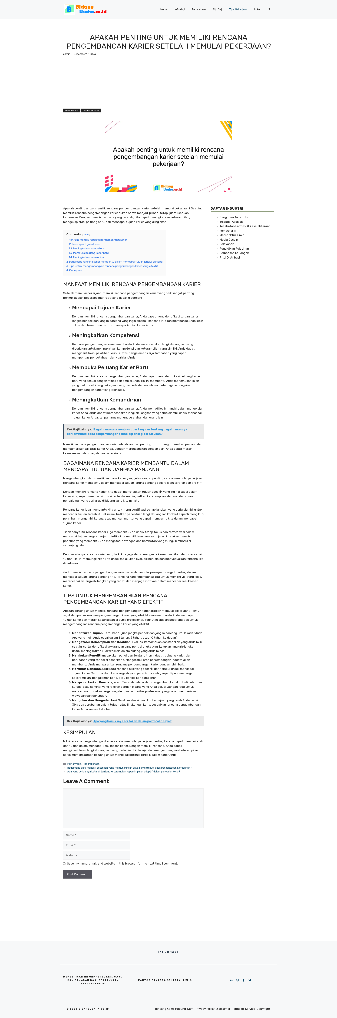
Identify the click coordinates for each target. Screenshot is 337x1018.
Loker (257, 9)
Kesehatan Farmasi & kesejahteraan (245, 226)
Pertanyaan (71, 110)
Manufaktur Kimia (232, 235)
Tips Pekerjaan (238, 9)
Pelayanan (227, 244)
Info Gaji (179, 9)
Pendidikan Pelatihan (234, 248)
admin (66, 54)
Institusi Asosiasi (231, 221)
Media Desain (229, 239)
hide (86, 234)
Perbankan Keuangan (234, 253)
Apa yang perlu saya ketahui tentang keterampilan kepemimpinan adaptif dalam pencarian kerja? (123, 771)
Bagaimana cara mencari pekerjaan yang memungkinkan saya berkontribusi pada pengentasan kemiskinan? (129, 767)
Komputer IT (228, 230)
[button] (269, 9)
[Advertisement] (168, 82)
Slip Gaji (217, 9)
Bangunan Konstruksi (234, 217)
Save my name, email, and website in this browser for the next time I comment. (122, 863)
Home (163, 9)
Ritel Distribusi (230, 257)
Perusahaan (199, 9)
